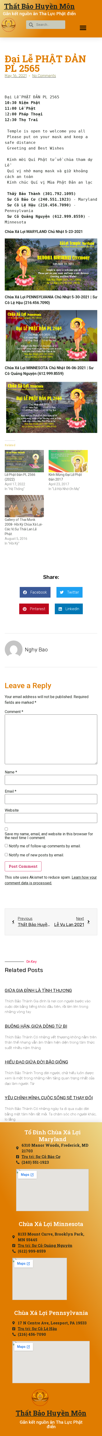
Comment (14, 712)
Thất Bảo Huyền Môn (39, 6)
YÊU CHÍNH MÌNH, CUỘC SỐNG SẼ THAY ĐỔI (49, 1097)
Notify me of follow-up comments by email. (45, 846)
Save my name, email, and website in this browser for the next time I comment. (49, 836)
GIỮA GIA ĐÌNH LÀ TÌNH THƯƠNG (38, 990)
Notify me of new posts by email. (36, 855)
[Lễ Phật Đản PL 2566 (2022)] (24, 461)
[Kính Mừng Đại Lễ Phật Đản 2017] (68, 461)
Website (12, 810)
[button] (83, 28)
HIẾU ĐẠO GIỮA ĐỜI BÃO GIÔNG (36, 1062)
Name (11, 772)
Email (10, 791)
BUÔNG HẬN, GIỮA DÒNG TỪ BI (36, 1026)
